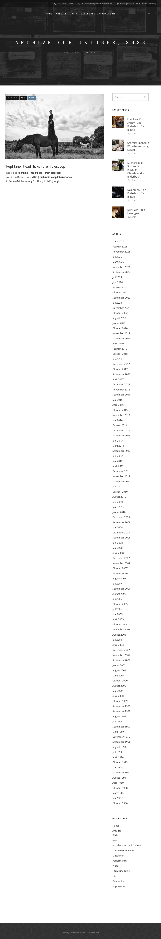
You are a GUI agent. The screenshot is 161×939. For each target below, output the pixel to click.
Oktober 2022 (120, 312)
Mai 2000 (117, 690)
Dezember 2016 (121, 384)
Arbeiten (62, 14)
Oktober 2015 (120, 410)
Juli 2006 (117, 598)
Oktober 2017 (120, 369)
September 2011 (121, 481)
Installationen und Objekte (126, 845)
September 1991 (121, 772)
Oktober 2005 (120, 604)
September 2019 (121, 338)
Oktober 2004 (120, 624)
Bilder (115, 835)
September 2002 (121, 660)
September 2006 (121, 588)
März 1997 (118, 731)
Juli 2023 (117, 302)
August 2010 (119, 496)
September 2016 (121, 394)
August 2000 (119, 685)
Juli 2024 (117, 277)
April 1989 (118, 782)
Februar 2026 (119, 246)
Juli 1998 (117, 721)
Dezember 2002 (121, 649)
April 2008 (118, 553)
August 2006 (119, 593)
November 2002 (121, 655)
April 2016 (118, 404)
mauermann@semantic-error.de (97, 3)
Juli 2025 (117, 256)
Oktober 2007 (120, 568)
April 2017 (118, 379)
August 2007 (119, 578)
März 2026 (118, 241)
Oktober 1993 (120, 762)
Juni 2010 (117, 501)
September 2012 (121, 450)
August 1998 (119, 716)
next (114, 840)
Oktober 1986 (120, 803)
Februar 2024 (119, 287)
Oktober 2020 (120, 328)
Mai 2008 (117, 547)
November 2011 (121, 476)
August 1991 (119, 777)
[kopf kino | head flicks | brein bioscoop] (54, 132)
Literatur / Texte (121, 870)
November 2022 (121, 307)
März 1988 (118, 792)
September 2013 (121, 435)
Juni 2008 (117, 542)
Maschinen (118, 855)
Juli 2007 (117, 583)
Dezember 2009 (121, 517)
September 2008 (121, 537)
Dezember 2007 (121, 558)
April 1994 (118, 757)
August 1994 (119, 747)
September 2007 (121, 573)
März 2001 (118, 675)
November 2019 (121, 333)
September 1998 (121, 711)
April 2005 (118, 619)
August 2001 (119, 670)
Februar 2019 (119, 348)
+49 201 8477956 (65, 3)
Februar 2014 (119, 425)
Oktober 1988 (120, 787)
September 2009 (121, 522)
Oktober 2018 (120, 353)
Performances (120, 860)
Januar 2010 (119, 512)
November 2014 (121, 415)
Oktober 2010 (120, 491)
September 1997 (121, 726)
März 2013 (118, 445)
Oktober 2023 (120, 292)
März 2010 (118, 506)
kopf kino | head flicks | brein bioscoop (35, 166)
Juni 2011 (117, 486)
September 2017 (121, 374)
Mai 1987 (117, 798)
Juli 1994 (117, 752)
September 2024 (121, 272)
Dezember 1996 (121, 736)
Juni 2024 (117, 282)
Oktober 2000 (120, 680)
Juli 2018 (117, 358)
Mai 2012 (117, 461)
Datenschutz (119, 881)
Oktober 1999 (120, 701)
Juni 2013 (117, 440)
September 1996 (121, 741)
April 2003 (118, 644)
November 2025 (121, 251)
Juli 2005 (117, 609)
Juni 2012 (117, 455)
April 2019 (118, 343)
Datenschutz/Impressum (98, 14)
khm (23, 97)
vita (75, 14)
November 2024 (121, 267)
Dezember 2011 (121, 471)
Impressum (118, 886)
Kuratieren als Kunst (123, 850)
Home (67, 52)
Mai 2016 (117, 399)
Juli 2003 (117, 639)
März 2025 (118, 261)
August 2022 (119, 318)
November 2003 (121, 629)
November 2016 (121, 389)
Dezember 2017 (121, 363)
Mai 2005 (117, 614)
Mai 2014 (117, 420)
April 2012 (118, 466)
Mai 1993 (117, 767)
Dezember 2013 (121, 430)
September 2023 (121, 297)
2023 (77, 52)
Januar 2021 (119, 323)
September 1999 (121, 706)
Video (32, 97)
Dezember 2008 (121, 532)
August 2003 (119, 634)
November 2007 (121, 563)
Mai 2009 (117, 527)
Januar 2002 (119, 665)
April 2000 (118, 695)
